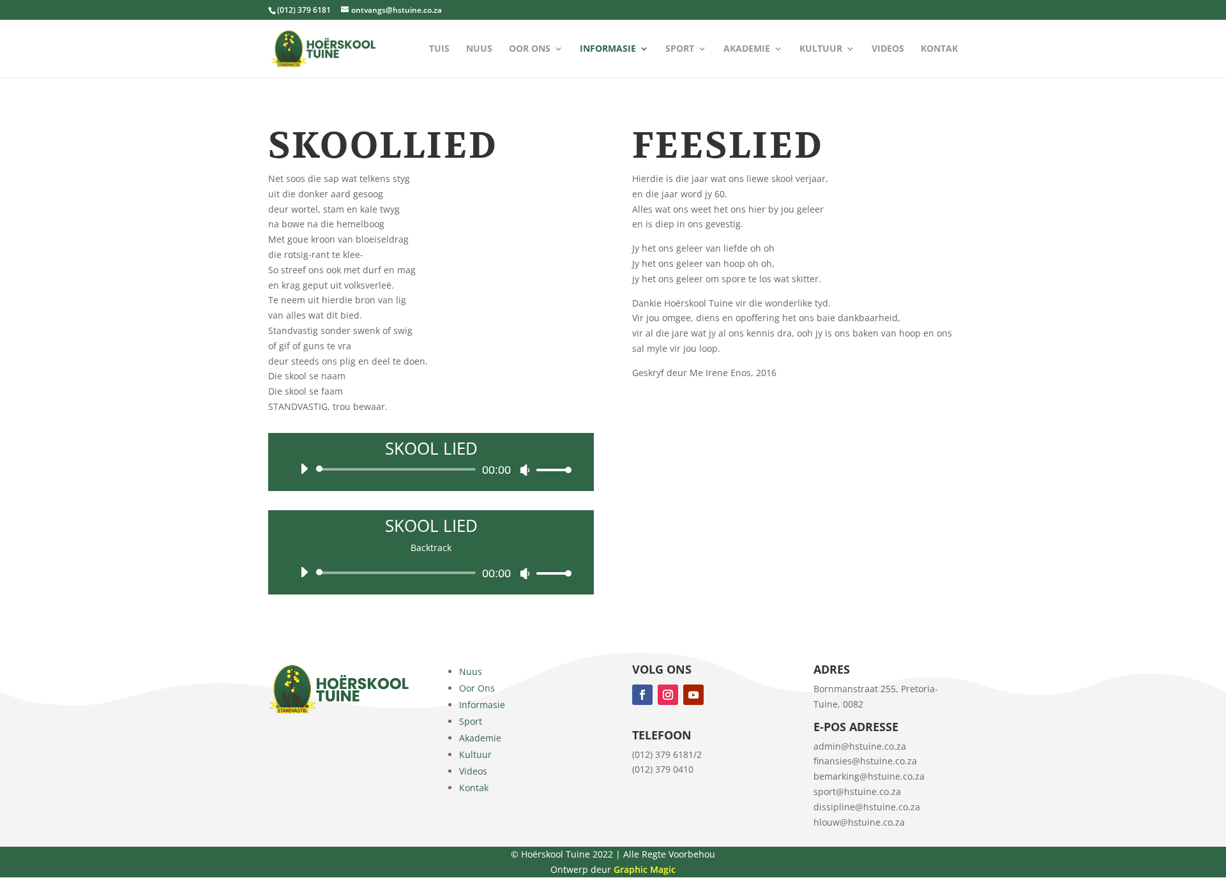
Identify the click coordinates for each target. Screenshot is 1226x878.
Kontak (939, 49)
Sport (679, 49)
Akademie (746, 49)
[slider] (550, 470)
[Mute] (525, 470)
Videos (888, 49)
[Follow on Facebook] (642, 695)
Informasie (608, 49)
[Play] (304, 468)
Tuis (439, 49)
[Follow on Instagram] (668, 695)
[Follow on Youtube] (693, 695)
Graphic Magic (645, 869)
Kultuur (820, 49)
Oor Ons (529, 49)
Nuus (479, 49)
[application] (431, 469)
